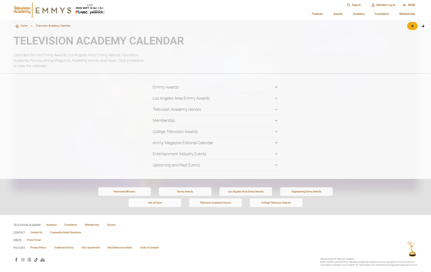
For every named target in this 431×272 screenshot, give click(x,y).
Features (317, 14)
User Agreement (90, 247)
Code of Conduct (149, 247)
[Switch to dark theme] (423, 26)
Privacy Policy (38, 247)
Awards (338, 14)
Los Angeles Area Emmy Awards (246, 191)
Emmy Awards (185, 191)
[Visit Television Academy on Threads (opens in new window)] (29, 259)
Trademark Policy (64, 247)
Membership (407, 14)
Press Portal (34, 240)
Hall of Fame (155, 202)
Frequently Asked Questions (65, 232)
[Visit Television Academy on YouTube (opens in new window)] (42, 259)
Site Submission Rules (119, 247)
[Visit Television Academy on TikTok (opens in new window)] (36, 259)
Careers (111, 224)
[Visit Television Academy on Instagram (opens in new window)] (23, 259)
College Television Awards (276, 202)
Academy (358, 14)
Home (24, 25)
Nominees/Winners (124, 191)
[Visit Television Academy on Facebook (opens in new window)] (16, 259)
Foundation (382, 14)
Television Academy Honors (215, 202)
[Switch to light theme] (412, 26)
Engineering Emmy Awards (306, 191)
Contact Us (36, 232)
